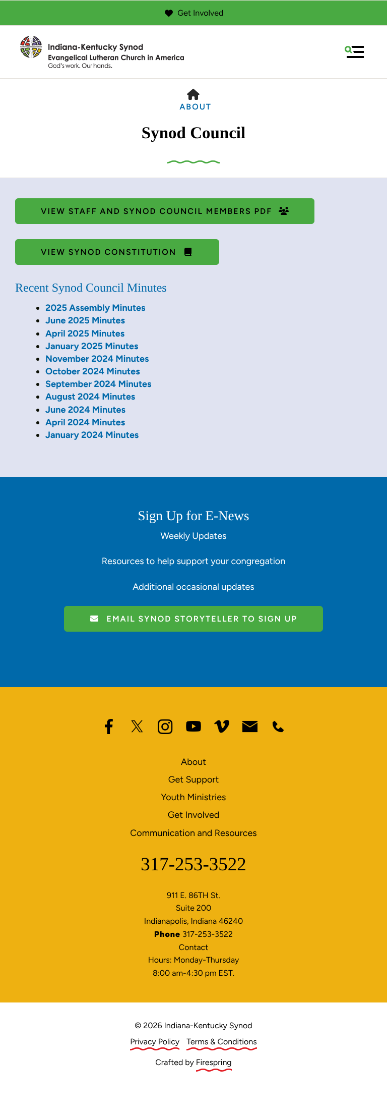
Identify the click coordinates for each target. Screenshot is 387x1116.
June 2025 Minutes (85, 320)
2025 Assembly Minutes (95, 307)
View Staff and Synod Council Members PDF (158, 211)
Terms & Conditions (221, 1041)
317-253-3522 (193, 864)
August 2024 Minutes (90, 396)
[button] (354, 52)
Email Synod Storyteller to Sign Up (200, 619)
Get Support (193, 779)
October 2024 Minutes (92, 371)
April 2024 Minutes (85, 422)
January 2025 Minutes (91, 346)
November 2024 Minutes (97, 358)
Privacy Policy (154, 1041)
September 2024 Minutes (98, 383)
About (195, 106)
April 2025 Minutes (84, 333)
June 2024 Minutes (85, 409)
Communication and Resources (193, 833)
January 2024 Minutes (92, 434)
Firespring (214, 1062)
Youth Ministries (193, 797)
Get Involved (200, 13)
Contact (194, 947)
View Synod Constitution (110, 252)
